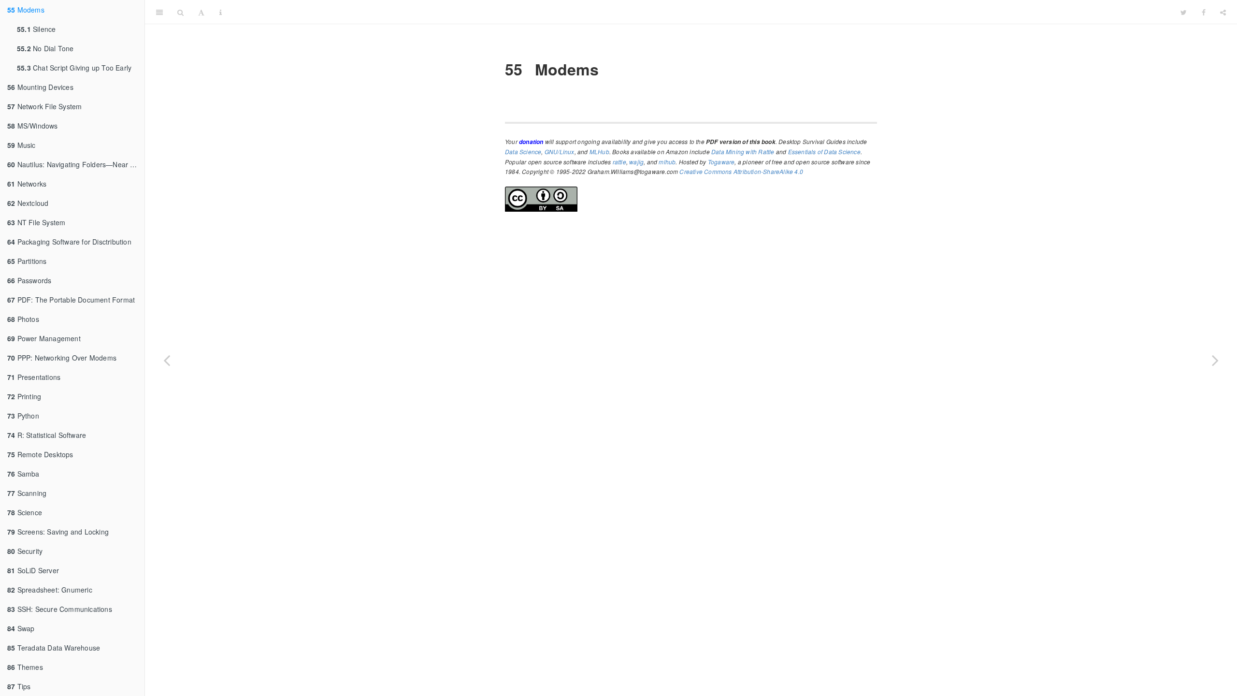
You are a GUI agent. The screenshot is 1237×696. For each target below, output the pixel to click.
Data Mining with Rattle (743, 151)
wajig (636, 162)
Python (23, 415)
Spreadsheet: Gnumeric (49, 589)
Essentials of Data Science (824, 151)
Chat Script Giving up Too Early (74, 67)
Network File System (44, 106)
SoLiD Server (33, 570)
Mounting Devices (40, 87)
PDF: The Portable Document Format (71, 299)
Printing (24, 396)
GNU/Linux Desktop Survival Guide (701, 12)
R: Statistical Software (46, 435)
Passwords (29, 280)
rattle (619, 162)
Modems (25, 9)
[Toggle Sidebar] (159, 12)
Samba (23, 473)
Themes (25, 667)
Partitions (27, 261)
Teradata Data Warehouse (53, 647)
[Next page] (1215, 360)
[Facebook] (1203, 12)
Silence (36, 29)
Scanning (26, 493)
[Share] (1223, 12)
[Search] (180, 12)
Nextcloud (27, 203)
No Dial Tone (45, 48)
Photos (23, 319)
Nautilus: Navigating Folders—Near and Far (75, 164)
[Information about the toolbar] (220, 12)
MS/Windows (32, 125)
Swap (20, 628)
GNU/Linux (560, 151)
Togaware (721, 162)
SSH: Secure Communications (59, 609)
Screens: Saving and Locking (58, 531)
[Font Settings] (201, 12)
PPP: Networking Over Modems (61, 357)
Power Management (44, 338)
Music (21, 145)
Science (24, 512)
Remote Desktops (40, 454)
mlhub (667, 162)
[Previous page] (166, 360)
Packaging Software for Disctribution (69, 241)
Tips (18, 686)
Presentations (33, 377)
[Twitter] (1183, 12)
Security (25, 551)
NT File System (36, 222)
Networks (26, 183)
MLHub (599, 151)
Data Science (523, 151)
